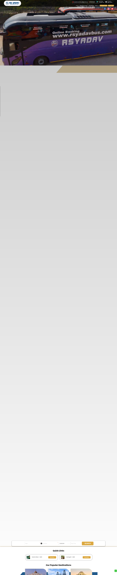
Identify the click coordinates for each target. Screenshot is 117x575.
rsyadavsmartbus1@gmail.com (80, 1)
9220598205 (92, 1)
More (96, 5)
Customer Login (103, 5)
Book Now (52, 557)
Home (77, 5)
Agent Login (110, 5)
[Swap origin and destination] (41, 543)
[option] (58, 557)
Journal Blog (91, 5)
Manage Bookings (83, 5)
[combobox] (32, 543)
